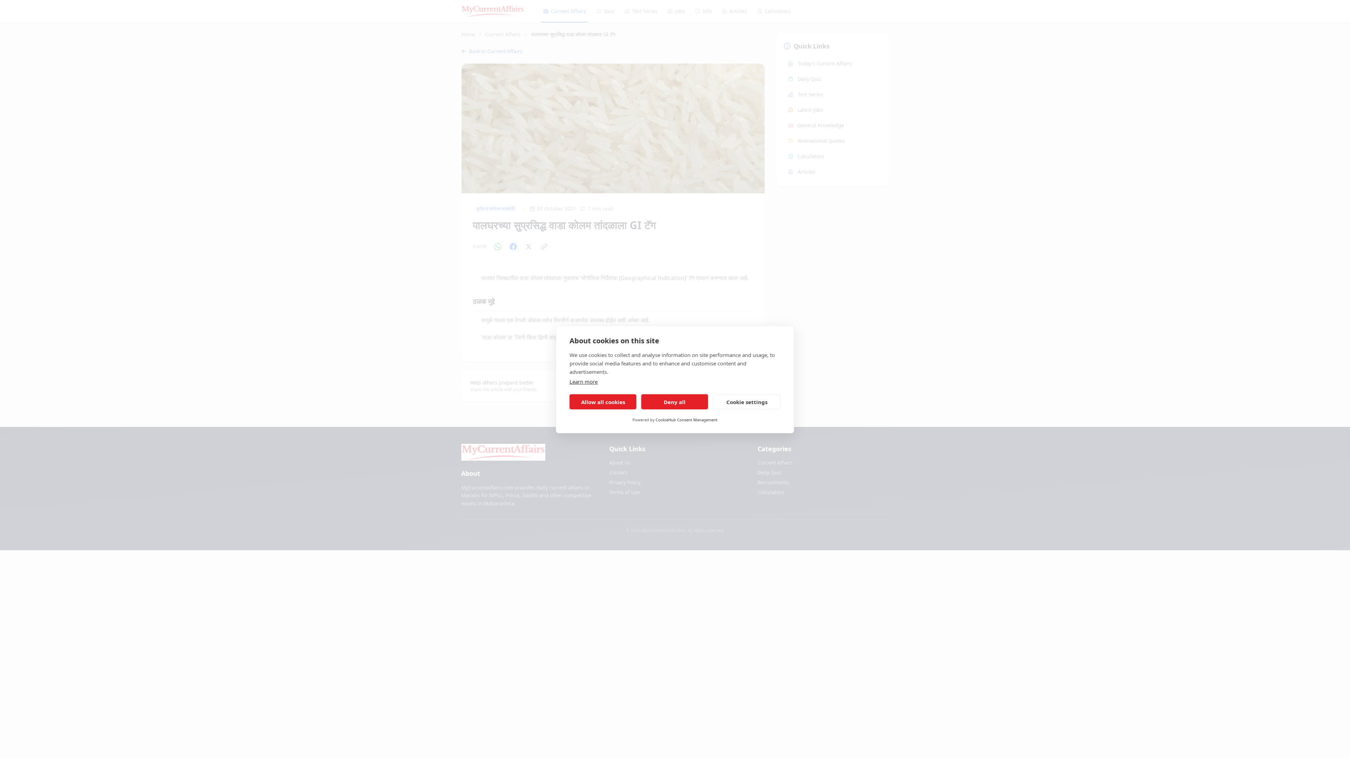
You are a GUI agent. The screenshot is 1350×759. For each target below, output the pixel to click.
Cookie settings (746, 402)
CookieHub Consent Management (687, 419)
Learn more (584, 381)
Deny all (675, 402)
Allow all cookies (603, 402)
